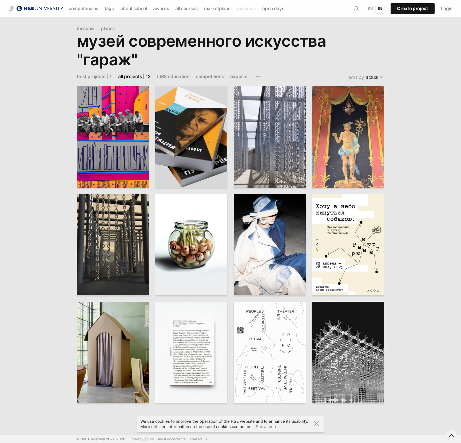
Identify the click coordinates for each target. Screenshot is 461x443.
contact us (199, 439)
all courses (186, 8)
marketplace (217, 8)
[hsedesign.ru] (39, 8)
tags (109, 8)
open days (273, 8)
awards (161, 8)
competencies (83, 8)
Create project (412, 8)
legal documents (172, 439)
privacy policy (143, 439)
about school (133, 8)
